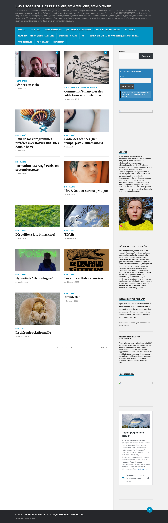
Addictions (69, 87)
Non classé (81, 87)
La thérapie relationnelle (33, 332)
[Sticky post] (57, 52)
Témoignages (43, 42)
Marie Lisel (35, 30)
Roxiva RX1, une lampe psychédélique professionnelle (115, 36)
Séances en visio (27, 85)
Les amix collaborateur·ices (83, 278)
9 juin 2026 (68, 147)
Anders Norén (29, 518)
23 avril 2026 (20, 173)
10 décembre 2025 (22, 336)
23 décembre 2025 (71, 282)
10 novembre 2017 (71, 99)
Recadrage (92, 87)
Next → (104, 347)
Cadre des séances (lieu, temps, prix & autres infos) (83, 141)
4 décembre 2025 (71, 301)
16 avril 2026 (69, 194)
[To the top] (150, 510)
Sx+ (83, 36)
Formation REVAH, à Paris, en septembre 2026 (37, 168)
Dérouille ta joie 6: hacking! (35, 234)
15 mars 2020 (20, 89)
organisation (21, 81)
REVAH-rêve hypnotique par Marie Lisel (36, 36)
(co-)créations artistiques (78, 30)
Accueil (21, 30)
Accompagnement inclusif (108, 30)
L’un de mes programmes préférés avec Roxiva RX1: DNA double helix (37, 143)
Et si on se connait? (68, 36)
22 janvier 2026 (21, 282)
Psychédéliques (25, 42)
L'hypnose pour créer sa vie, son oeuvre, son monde (63, 6)
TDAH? (69, 234)
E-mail (122, 77)
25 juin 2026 (20, 151)
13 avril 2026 (20, 238)
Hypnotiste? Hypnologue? (34, 278)
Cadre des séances (53, 30)
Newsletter (58, 42)
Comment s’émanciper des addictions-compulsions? (83, 93)
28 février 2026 (70, 238)
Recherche (123, 52)
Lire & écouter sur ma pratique (86, 191)
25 (71, 347)
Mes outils (130, 30)
